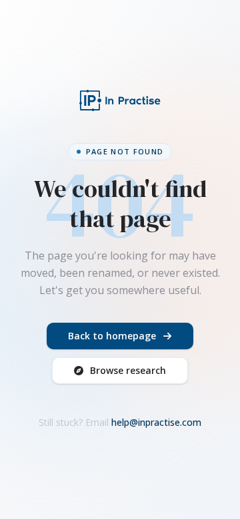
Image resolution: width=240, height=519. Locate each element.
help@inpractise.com (156, 422)
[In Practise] (120, 100)
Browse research (128, 370)
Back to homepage (112, 335)
